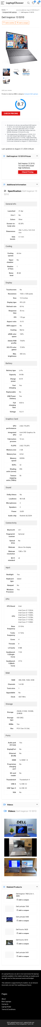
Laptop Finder (6, 1007)
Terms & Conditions (9, 1009)
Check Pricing (11, 113)
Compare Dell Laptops (10, 12)
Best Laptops (6, 1001)
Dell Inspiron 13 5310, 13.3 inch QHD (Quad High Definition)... (26, 165)
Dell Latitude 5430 (22, 917)
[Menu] (2, 3)
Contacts (5, 1004)
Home (3, 10)
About (4, 999)
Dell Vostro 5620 (22, 929)
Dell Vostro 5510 (22, 940)
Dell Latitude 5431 (22, 953)
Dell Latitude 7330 (22, 906)
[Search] (28, 3)
